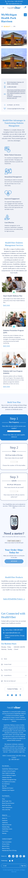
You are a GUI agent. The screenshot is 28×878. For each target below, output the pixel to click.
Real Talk (4, 786)
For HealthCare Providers (8, 781)
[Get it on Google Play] (12, 860)
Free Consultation (6, 842)
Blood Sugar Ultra (6, 801)
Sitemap (4, 833)
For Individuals (6, 783)
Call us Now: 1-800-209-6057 (14, 630)
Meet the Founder (6, 824)
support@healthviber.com (15, 3)
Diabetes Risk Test (7, 777)
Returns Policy (6, 848)
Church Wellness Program (9, 775)
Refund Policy (5, 846)
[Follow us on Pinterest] (24, 856)
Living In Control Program (9, 771)
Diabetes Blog (5, 826)
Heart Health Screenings (8, 773)
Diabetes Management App (9, 779)
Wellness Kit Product (7, 788)
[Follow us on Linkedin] (17, 856)
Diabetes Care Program (8, 790)
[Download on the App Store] (10, 860)
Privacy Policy (5, 844)
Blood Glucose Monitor (8, 803)
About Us (4, 818)
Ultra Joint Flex (6, 809)
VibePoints (5, 822)
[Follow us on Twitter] (13, 856)
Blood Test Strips (6, 805)
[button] (3, 7)
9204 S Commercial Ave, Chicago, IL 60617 (15, 636)
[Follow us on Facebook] (9, 856)
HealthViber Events (7, 829)
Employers (5, 820)
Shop (3, 799)
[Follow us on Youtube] (20, 856)
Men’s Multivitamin (7, 807)
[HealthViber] (14, 7)
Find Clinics (5, 831)
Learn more (6, 305)
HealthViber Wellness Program (10, 769)
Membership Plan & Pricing (9, 850)
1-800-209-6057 (18, 1)
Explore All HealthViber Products (13, 599)
